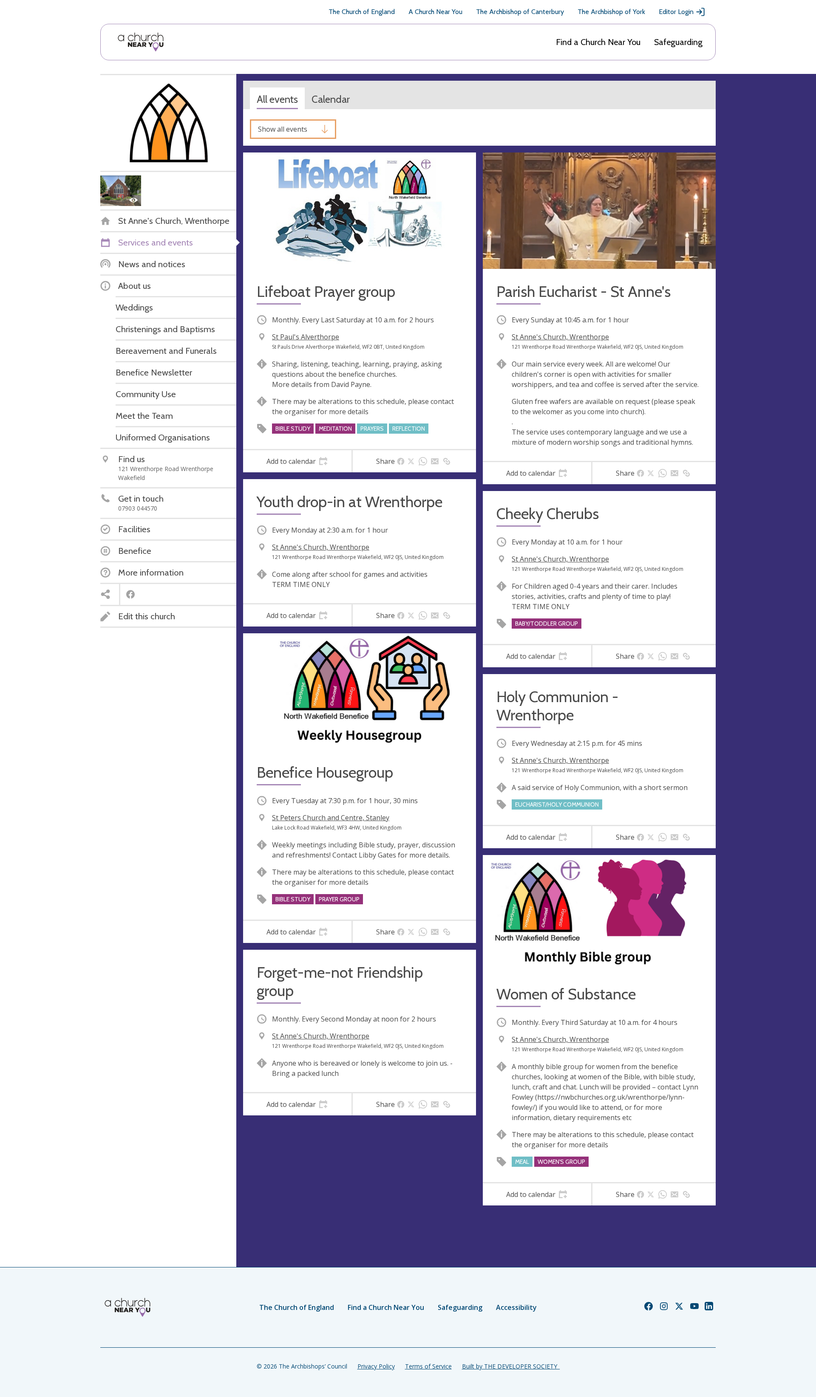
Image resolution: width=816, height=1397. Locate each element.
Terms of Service (428, 1366)
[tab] (297, 461)
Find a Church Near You (598, 42)
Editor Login (676, 12)
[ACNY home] (140, 42)
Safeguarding (678, 42)
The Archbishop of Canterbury (520, 12)
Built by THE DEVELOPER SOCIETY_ (511, 1366)
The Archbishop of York (611, 12)
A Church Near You (435, 12)
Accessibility (516, 1307)
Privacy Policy (376, 1366)
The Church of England (362, 12)
